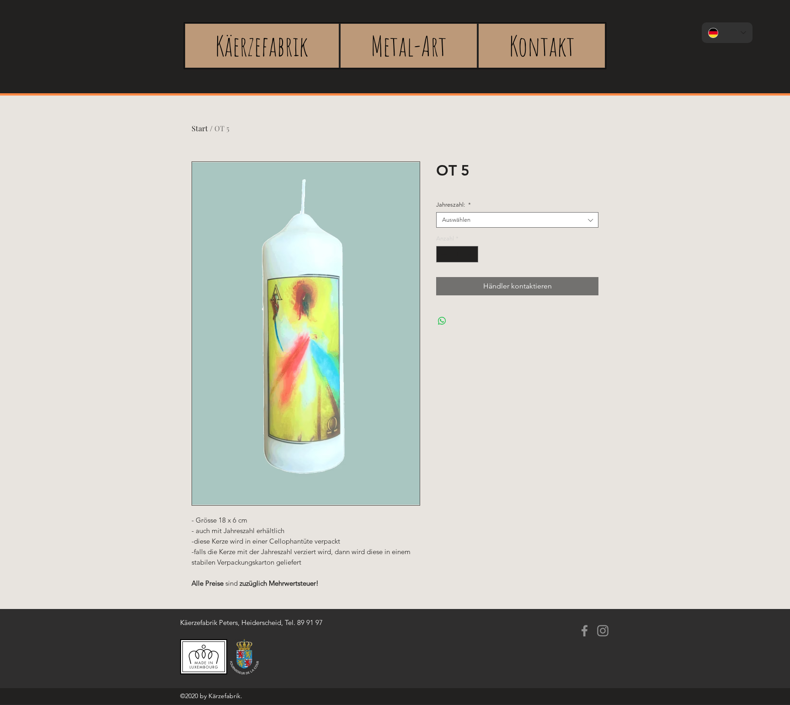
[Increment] (471, 254)
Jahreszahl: (453, 204)
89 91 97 (310, 622)
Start (200, 128)
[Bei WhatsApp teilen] (442, 320)
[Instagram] (602, 630)
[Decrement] (443, 254)
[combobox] (517, 220)
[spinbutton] (457, 254)
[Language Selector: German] (727, 32)
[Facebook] (584, 630)
